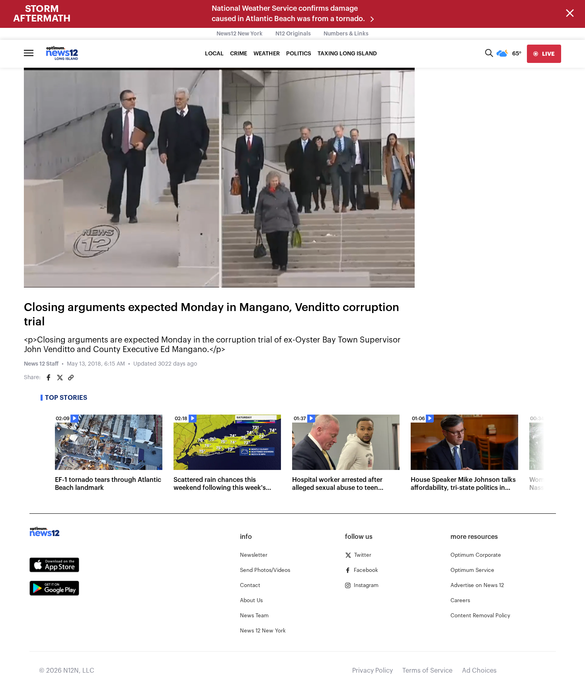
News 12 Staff (41, 364)
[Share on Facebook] (48, 377)
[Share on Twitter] (60, 377)
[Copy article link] (71, 377)
